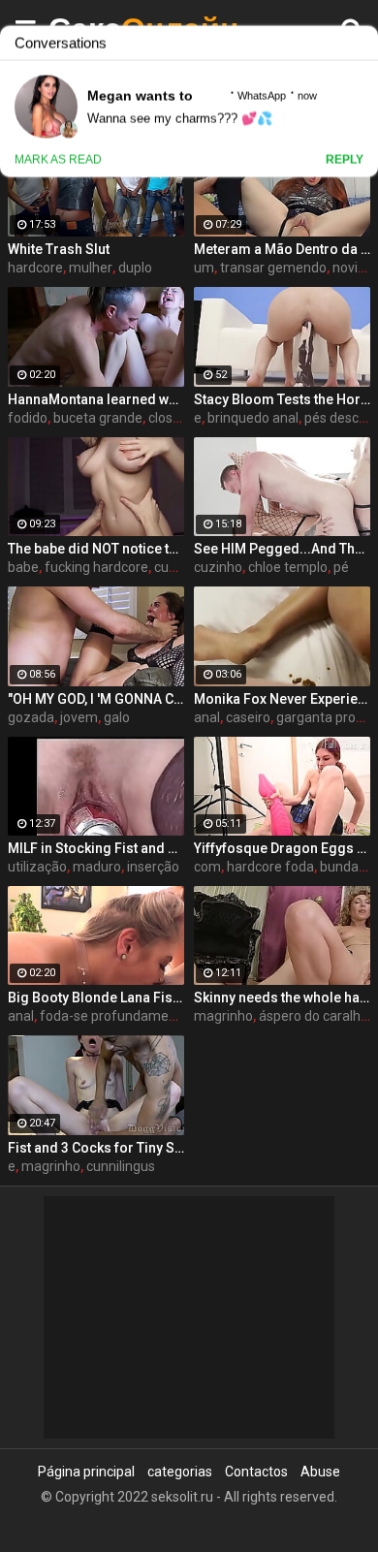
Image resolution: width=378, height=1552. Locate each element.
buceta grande (97, 418)
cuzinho (178, 567)
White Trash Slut (59, 249)
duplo (135, 267)
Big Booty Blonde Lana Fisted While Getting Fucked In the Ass (96, 997)
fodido (27, 418)
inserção (153, 866)
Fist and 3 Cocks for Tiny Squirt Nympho (96, 1148)
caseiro (248, 717)
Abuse (320, 1471)
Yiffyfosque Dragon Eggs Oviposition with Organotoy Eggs (282, 848)
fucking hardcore (96, 567)
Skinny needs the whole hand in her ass (282, 997)
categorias (179, 1471)
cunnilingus (120, 1166)
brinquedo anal (253, 418)
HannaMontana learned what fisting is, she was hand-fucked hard (96, 399)
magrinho (223, 1016)
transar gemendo (273, 267)
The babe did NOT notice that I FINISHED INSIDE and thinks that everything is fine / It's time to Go (96, 548)
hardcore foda (270, 866)
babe (23, 567)
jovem (79, 717)
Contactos (256, 1471)
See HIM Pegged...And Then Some (282, 548)
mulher (90, 267)
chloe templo (288, 567)
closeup (172, 418)
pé (341, 567)
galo (117, 717)
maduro (97, 866)
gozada (31, 717)
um (204, 267)
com (207, 866)
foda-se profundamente (114, 1016)
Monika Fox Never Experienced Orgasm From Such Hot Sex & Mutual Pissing (282, 699)
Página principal (86, 1471)
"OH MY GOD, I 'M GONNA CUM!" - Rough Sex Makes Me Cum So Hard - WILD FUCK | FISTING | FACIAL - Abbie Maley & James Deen (96, 699)
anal (207, 717)
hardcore (35, 267)
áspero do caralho (313, 1016)
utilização (37, 866)
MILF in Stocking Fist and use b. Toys (96, 848)
